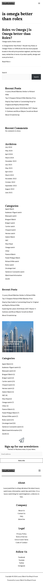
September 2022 (11, 186)
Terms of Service (21, 537)
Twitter (21, 563)
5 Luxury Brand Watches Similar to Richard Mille (18, 295)
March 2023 (9, 175)
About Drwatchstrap (12, 115)
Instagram (21, 566)
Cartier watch (10, 226)
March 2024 (9, 158)
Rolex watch (16, 41)
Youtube (21, 560)
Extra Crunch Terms (21, 540)
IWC (6, 240)
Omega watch (7, 41)
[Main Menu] (39, 3)
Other (7, 251)
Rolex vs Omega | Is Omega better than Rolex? (16, 34)
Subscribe (21, 460)
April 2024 (9, 154)
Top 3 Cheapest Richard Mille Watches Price (20, 98)
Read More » (6, 61)
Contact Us (21, 513)
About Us (21, 510)
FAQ (21, 516)
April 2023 (9, 172)
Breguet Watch (10, 219)
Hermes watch (10, 233)
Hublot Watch (10, 237)
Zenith (7, 279)
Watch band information (13, 275)
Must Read (9, 244)
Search (4, 72)
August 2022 (9, 189)
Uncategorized (10, 268)
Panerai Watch (10, 254)
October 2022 (10, 182)
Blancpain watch (10, 216)
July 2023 (8, 165)
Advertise (21, 519)
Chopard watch (10, 230)
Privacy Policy (21, 534)
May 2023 (8, 168)
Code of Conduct (21, 542)
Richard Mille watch (12, 261)
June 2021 (8, 192)
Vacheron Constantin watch (14, 272)
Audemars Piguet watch (13, 212)
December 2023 (10, 161)
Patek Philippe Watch (12, 258)
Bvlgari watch (10, 223)
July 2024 (8, 147)
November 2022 (10, 178)
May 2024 (8, 151)
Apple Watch (9, 209)
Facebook (21, 557)
